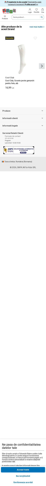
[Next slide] (42, 66)
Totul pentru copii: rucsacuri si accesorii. (23, 3)
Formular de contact (12, 136)
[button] (23, 482)
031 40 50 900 (9, 138)
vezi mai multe (36, 27)
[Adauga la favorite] (35, 38)
